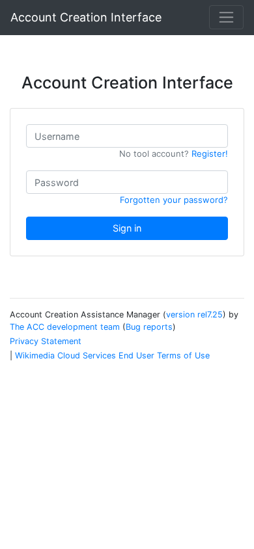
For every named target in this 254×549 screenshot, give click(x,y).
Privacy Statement (45, 341)
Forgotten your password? (174, 199)
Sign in (127, 228)
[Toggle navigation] (226, 17)
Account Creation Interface (86, 17)
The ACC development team (65, 327)
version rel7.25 (194, 314)
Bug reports (149, 327)
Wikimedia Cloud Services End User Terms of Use (112, 355)
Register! (209, 153)
